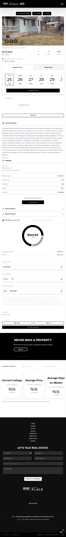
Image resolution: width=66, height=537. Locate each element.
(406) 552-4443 (33, 503)
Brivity (9, 535)
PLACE (52, 516)
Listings (33, 426)
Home (33, 423)
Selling (33, 431)
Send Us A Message (33, 479)
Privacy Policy (40, 535)
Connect (33, 441)
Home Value (33, 436)
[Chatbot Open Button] (61, 532)
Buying (33, 428)
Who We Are (33, 438)
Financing (33, 433)
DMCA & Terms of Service (52, 535)
